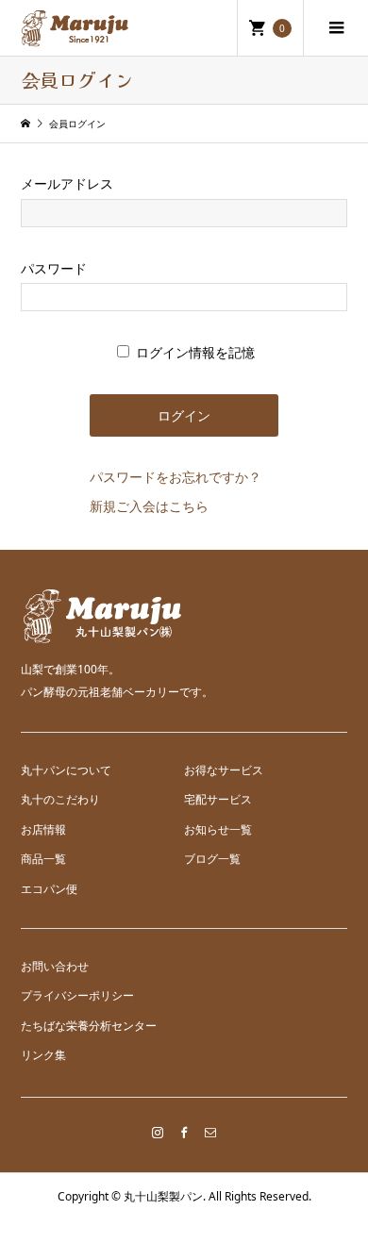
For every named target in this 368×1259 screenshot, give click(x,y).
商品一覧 (43, 859)
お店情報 (43, 829)
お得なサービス (223, 770)
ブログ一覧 (212, 859)
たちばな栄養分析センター (89, 1026)
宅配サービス (218, 799)
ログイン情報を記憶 (193, 352)
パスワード (54, 268)
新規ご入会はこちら (149, 506)
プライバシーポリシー (77, 995)
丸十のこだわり (60, 799)
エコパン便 (49, 889)
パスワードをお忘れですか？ (175, 477)
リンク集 (43, 1055)
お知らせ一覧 (218, 829)
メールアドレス (67, 183)
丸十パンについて (66, 770)
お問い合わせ (55, 966)
